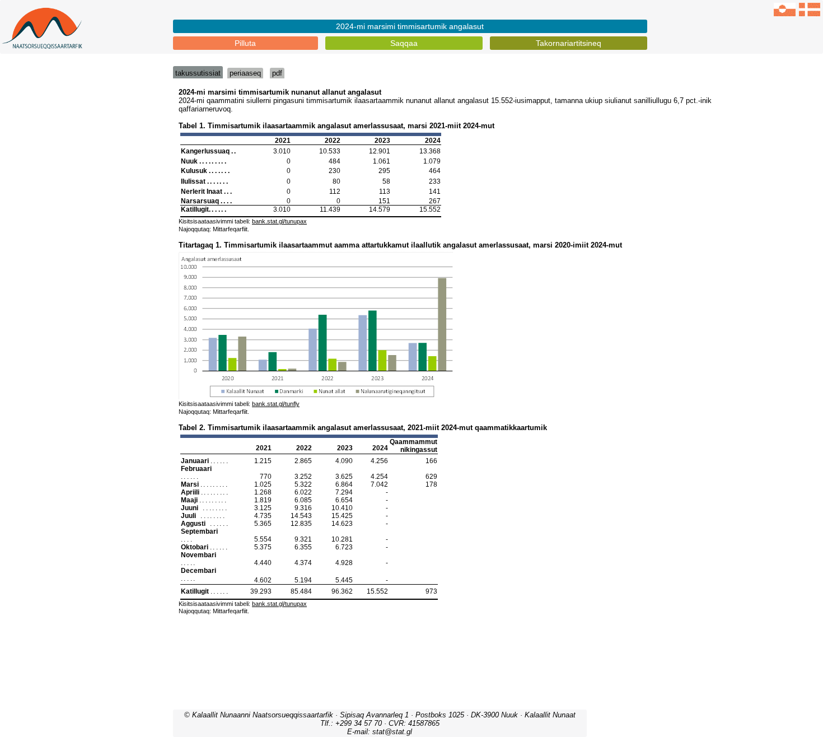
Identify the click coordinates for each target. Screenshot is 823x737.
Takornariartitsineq (568, 43)
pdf (277, 73)
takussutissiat (198, 73)
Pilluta (245, 43)
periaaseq (245, 73)
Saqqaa (404, 43)
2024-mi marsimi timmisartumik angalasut (410, 26)
